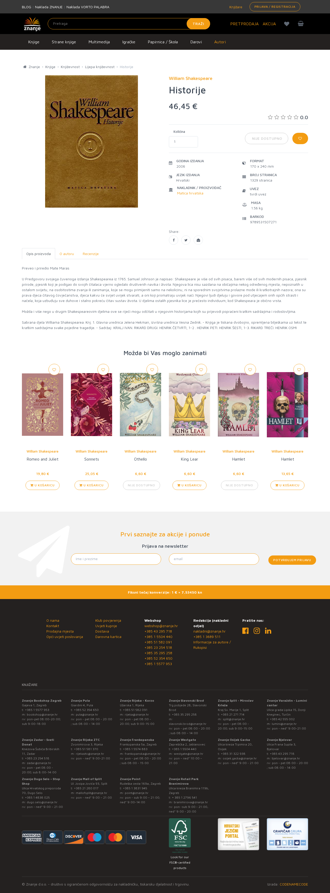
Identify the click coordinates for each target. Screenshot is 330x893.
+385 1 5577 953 (158, 663)
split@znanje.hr (234, 719)
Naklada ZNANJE (49, 7)
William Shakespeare (43, 451)
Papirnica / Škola (163, 41)
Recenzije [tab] (91, 253)
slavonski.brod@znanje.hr (188, 724)
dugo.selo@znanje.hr (42, 802)
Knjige (33, 41)
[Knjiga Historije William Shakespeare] (173, 240)
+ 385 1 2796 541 (184, 797)
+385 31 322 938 (233, 754)
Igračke (128, 41)
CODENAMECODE (294, 884)
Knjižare (235, 7)
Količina (179, 131)
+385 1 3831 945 (135, 788)
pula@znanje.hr (87, 714)
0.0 (304, 117)
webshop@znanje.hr (161, 626)
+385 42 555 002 (282, 719)
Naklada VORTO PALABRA (88, 7)
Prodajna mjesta (60, 631)
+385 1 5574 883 (135, 749)
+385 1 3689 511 (206, 636)
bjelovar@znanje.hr (286, 758)
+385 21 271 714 (232, 714)
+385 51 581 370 (86, 749)
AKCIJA (269, 23)
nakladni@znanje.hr (209, 631)
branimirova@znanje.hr (191, 802)
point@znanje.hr (136, 793)
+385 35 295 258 (158, 653)
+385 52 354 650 (158, 658)
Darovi (196, 41)
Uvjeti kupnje (106, 626)
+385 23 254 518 (158, 647)
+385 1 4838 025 (37, 797)
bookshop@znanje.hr (42, 714)
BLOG (26, 7)
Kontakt (52, 626)
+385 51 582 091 (158, 642)
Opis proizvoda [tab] (38, 253)
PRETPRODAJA (244, 23)
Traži (198, 23)
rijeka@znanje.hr (137, 714)
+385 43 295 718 (158, 631)
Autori (220, 41)
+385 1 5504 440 (158, 636)
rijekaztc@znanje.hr (90, 754)
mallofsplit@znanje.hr (91, 793)
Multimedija (99, 41)
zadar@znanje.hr (39, 763)
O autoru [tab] (67, 253)
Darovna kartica (108, 636)
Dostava (102, 631)
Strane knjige (64, 41)
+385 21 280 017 (86, 788)
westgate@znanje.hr (188, 754)
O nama (52, 620)
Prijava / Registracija (274, 7)
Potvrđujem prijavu (292, 560)
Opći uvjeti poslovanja (64, 636)
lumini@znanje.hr (284, 724)
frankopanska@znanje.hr (143, 754)
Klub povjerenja (108, 620)
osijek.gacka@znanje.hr (240, 758)
